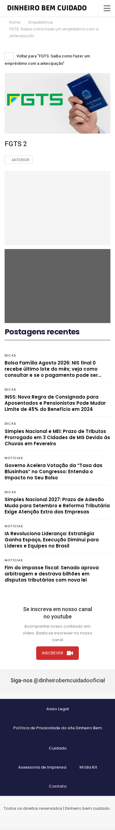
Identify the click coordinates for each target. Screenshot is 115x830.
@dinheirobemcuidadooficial (69, 680)
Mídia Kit (88, 767)
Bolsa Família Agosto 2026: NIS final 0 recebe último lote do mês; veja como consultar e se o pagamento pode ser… (53, 369)
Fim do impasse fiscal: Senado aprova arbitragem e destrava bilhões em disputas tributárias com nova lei (52, 573)
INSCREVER (52, 653)
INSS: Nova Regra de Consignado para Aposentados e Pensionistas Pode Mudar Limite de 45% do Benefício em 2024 (55, 403)
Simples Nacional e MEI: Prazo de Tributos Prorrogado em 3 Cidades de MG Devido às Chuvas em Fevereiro (57, 437)
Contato (58, 786)
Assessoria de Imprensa (42, 767)
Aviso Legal (57, 709)
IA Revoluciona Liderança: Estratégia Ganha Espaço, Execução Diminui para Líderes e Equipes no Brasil (52, 539)
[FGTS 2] (57, 208)
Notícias (14, 458)
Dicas (10, 355)
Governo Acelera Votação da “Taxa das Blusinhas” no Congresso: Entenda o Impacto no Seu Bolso (53, 471)
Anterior (19, 160)
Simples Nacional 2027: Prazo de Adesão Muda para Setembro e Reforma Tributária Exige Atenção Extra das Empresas (57, 505)
